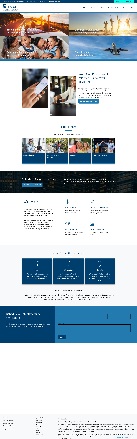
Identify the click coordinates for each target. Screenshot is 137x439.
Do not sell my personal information (92, 436)
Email (84, 313)
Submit (62, 337)
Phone (110, 313)
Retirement (39, 420)
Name (60, 313)
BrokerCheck (94, 421)
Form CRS (64, 419)
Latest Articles (39, 434)
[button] (82, 7)
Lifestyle (38, 432)
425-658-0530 (42, 1)
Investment (39, 422)
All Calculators (39, 438)
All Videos (38, 436)
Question (61, 323)
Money (38, 430)
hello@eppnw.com (55, 1)
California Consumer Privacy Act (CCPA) (110, 434)
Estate (37, 424)
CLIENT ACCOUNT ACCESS (125, 1)
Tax (37, 428)
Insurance (38, 426)
